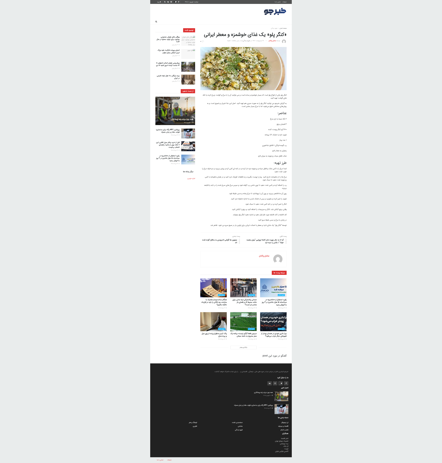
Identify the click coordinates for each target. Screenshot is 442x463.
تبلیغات (284, 2)
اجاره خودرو (191, 178)
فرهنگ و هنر (267, 21)
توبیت (286, 448)
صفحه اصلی (281, 21)
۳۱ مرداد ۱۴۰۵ (281, 308)
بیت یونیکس (284, 443)
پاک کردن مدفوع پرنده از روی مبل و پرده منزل (214, 334)
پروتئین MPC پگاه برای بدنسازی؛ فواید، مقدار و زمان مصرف (168, 130)
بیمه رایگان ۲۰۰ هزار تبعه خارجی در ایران (168, 77)
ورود (158, 2)
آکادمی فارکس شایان (281, 451)
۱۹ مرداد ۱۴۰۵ (221, 308)
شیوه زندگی (204, 21)
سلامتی (216, 21)
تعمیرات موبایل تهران (281, 441)
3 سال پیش (175, 45)
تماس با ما (278, 2)
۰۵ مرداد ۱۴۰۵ (251, 339)
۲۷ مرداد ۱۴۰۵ (251, 308)
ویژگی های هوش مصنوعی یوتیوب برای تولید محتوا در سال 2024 (168, 39)
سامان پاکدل (272, 40)
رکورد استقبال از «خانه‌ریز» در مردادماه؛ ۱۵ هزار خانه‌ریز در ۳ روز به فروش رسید (274, 302)
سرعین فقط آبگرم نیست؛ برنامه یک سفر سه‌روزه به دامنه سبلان (243, 334)
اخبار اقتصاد (284, 438)
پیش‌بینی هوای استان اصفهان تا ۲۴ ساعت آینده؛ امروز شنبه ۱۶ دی (168, 64)
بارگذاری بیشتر (243, 347)
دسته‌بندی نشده (237, 422)
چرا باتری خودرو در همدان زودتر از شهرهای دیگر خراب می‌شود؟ (274, 334)
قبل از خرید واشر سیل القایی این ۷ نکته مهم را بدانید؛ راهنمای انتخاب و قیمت (168, 145)
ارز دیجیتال (191, 21)
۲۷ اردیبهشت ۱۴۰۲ (258, 40)
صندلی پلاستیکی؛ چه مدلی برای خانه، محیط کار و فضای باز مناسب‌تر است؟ (245, 302)
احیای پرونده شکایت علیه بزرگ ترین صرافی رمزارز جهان (169, 51)
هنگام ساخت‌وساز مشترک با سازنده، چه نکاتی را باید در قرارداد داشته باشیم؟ (214, 302)
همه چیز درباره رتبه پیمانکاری (182, 119)
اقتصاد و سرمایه (229, 21)
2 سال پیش (175, 56)
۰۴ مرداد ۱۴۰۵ (221, 339)
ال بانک (285, 446)
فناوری (242, 21)
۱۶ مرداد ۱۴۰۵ (281, 339)
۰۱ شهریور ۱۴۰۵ (188, 123)
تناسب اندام (253, 21)
